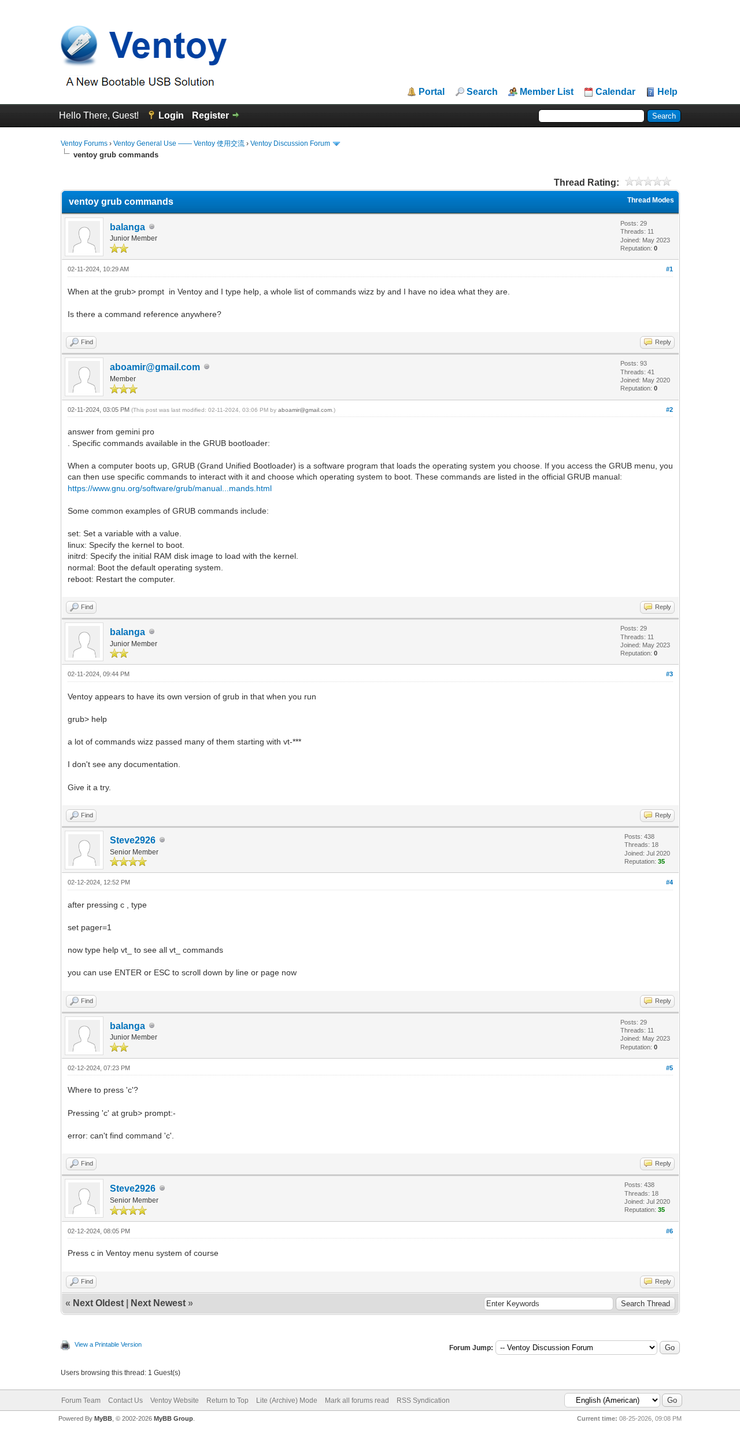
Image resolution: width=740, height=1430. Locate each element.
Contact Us (125, 1400)
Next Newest (158, 1303)
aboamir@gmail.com (155, 367)
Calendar (615, 92)
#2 (669, 409)
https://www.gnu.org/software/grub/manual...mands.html (170, 488)
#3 (669, 673)
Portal (432, 92)
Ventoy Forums (84, 143)
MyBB (103, 1418)
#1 (669, 269)
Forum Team (81, 1400)
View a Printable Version (108, 1344)
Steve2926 (133, 840)
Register (210, 115)
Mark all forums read (357, 1400)
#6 (669, 1231)
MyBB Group (173, 1418)
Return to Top (227, 1400)
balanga (127, 227)
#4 (669, 882)
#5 (669, 1067)
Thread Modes (650, 200)
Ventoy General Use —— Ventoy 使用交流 (179, 143)
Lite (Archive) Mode (286, 1400)
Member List (547, 92)
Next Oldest (98, 1303)
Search (482, 92)
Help (667, 92)
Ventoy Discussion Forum (290, 143)
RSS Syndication (423, 1400)
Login (171, 115)
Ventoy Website (174, 1400)
